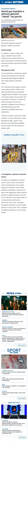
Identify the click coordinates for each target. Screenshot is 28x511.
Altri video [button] (22, 437)
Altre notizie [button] (21, 345)
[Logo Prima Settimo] (14, 2)
